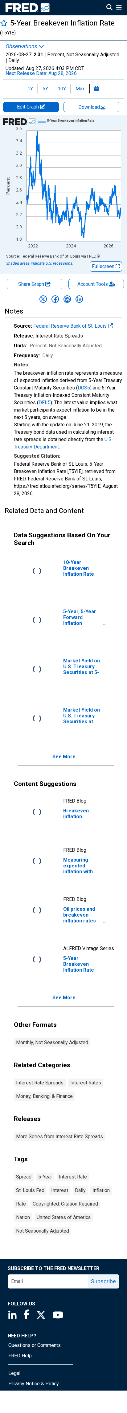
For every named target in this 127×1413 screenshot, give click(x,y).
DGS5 (84, 388)
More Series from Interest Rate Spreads (59, 1136)
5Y (45, 89)
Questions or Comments (34, 1345)
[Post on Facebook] (55, 299)
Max (80, 89)
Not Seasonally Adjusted (42, 1231)
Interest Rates (85, 1083)
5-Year (45, 1177)
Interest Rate (73, 1177)
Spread (23, 1177)
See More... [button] (65, 757)
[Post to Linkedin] (79, 299)
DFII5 (45, 402)
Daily (80, 1190)
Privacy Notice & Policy (33, 1384)
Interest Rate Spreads (39, 1083)
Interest (59, 1190)
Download (89, 107)
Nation (23, 1217)
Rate (21, 1204)
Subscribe (103, 1281)
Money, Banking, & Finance (44, 1096)
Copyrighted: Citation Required (65, 1204)
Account (92, 284)
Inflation (101, 1190)
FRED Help (20, 1356)
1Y (30, 89)
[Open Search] (109, 8)
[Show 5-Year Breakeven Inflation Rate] (70, 120)
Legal (14, 1373)
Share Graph (31, 284)
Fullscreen (104, 266)
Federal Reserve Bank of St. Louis (70, 326)
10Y (62, 89)
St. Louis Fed (30, 1190)
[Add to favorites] (4, 22)
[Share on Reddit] (67, 299)
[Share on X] (43, 299)
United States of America (64, 1217)
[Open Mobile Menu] (119, 8)
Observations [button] (22, 46)
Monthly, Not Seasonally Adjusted (52, 1042)
